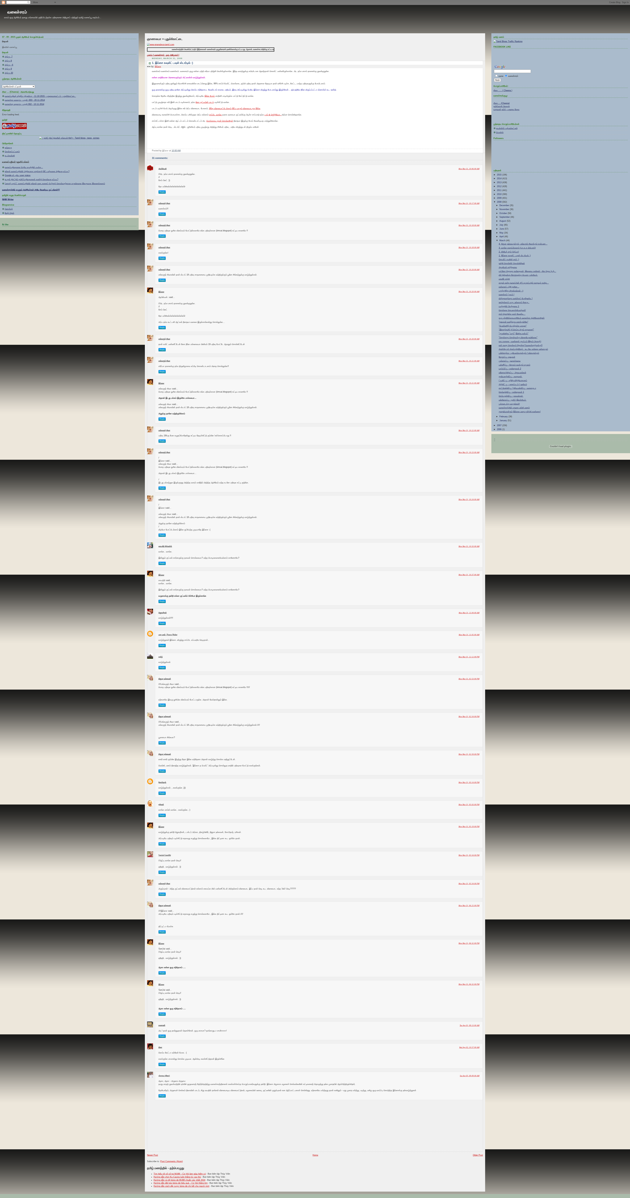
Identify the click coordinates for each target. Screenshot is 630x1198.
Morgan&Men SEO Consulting (371, 702)
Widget (386, 702)
